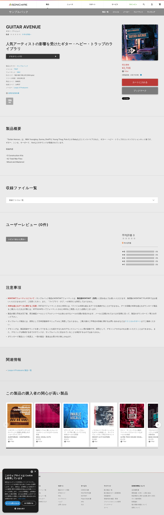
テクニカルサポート (133, 321)
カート (106, 507)
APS (82, 502)
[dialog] (20, 491)
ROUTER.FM (85, 493)
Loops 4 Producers (21, 88)
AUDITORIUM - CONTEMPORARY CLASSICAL (24, 437)
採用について (136, 507)
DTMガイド (61, 493)
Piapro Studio (85, 499)
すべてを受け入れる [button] (12, 503)
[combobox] (32, 471)
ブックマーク (140, 90)
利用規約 (134, 502)
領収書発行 (107, 496)
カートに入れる (140, 82)
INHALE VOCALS (70, 437)
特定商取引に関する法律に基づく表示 (143, 496)
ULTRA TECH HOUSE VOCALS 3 (132, 437)
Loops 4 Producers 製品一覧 (20, 370)
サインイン (133, 4)
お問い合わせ (62, 504)
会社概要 (134, 490)
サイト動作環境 (136, 499)
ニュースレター (40, 499)
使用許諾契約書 (12, 93)
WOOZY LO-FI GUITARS (101, 437)
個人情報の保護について (139, 504)
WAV (18, 72)
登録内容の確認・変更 (111, 499)
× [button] (35, 471)
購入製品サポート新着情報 (112, 493)
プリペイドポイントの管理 (112, 502)
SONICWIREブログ (41, 502)
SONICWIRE (18, 4)
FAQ (59, 496)
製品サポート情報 (63, 490)
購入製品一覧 (108, 490)
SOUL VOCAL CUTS (43, 437)
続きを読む (22, 499)
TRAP (16, 69)
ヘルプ (60, 502)
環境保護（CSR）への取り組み (141, 493)
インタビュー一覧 (40, 496)
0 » (26, 34)
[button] (158, 425)
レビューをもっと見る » (16, 239)
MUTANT (84, 496)
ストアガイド (62, 499)
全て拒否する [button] (28, 503)
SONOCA (84, 490)
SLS (82, 504)
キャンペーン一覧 (40, 490)
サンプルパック (22, 66)
